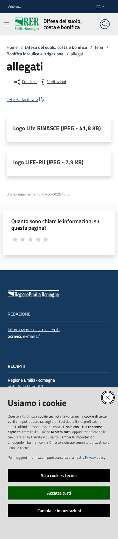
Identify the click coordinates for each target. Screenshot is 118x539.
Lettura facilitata (22, 99)
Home (12, 47)
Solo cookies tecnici (59, 475)
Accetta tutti (59, 493)
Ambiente (14, 6)
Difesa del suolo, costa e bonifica (56, 47)
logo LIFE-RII (48, 162)
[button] (105, 24)
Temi (98, 47)
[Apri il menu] (6, 24)
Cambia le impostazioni (59, 510)
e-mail (29, 336)
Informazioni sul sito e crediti (34, 329)
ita (98, 6)
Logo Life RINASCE (57, 128)
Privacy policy (95, 457)
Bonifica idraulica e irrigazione (35, 53)
